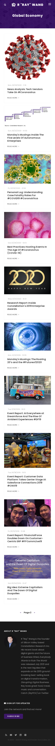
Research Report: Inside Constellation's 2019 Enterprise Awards (26, 306)
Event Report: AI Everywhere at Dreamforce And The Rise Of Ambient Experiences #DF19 (25, 416)
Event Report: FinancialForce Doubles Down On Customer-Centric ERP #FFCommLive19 (25, 538)
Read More (12, 98)
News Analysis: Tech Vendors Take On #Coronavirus (25, 90)
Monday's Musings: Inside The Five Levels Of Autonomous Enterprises (25, 137)
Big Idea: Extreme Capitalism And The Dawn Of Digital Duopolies (25, 590)
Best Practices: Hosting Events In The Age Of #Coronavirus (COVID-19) (27, 250)
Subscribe (13, 716)
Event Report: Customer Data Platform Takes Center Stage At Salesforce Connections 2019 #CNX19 (26, 481)
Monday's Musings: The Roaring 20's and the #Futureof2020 (26, 360)
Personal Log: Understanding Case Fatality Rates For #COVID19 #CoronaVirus (25, 195)
